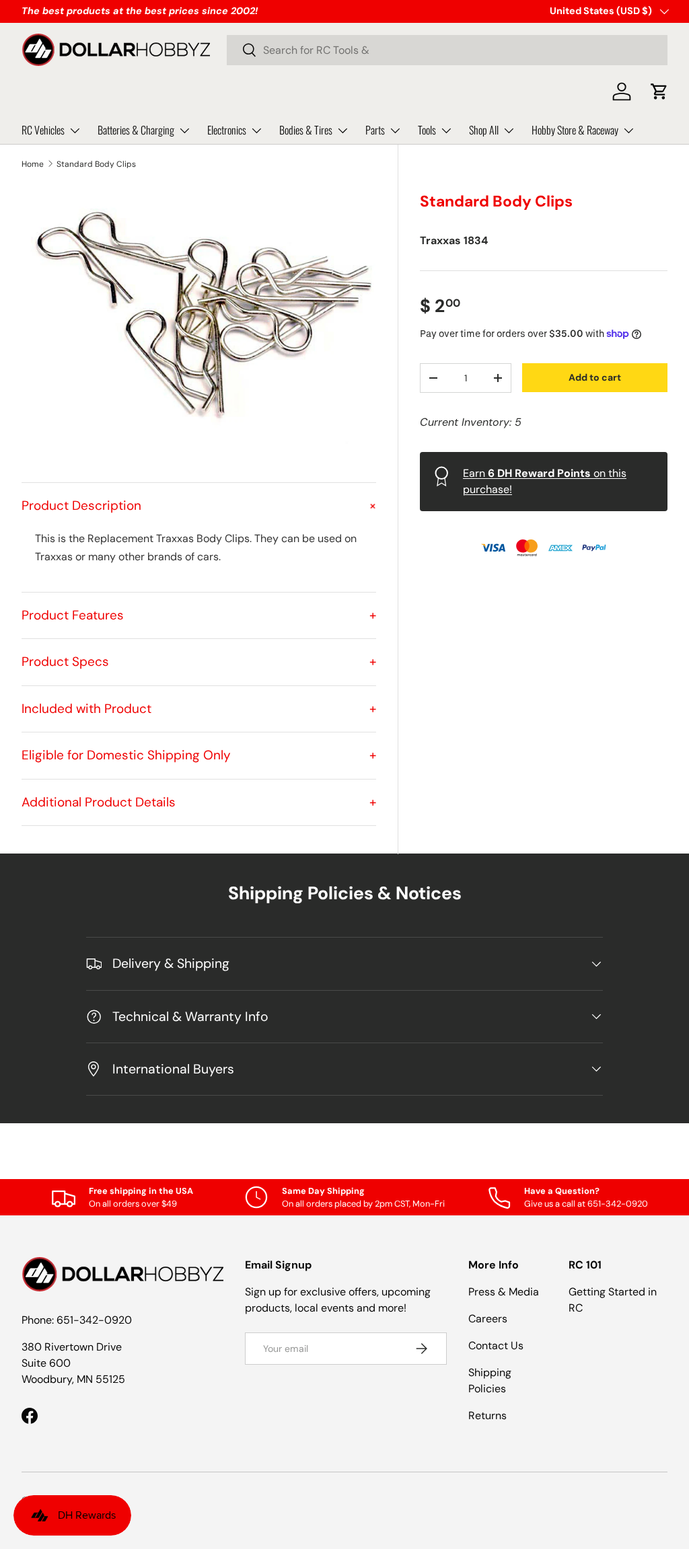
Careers (487, 1319)
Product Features (199, 615)
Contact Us (495, 1345)
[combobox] (447, 50)
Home (33, 164)
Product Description (199, 505)
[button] (659, 91)
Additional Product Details (199, 802)
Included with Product (199, 708)
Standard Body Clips (96, 164)
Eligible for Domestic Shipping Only (199, 755)
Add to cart (595, 377)
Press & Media (503, 1292)
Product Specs (199, 661)
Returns (487, 1415)
